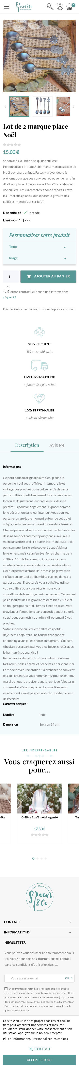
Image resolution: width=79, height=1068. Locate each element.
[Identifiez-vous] (60, 9)
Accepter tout (39, 1060)
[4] (15, 145)
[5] (19, 145)
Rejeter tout (39, 1049)
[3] (11, 145)
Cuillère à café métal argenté (39, 817)
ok (67, 978)
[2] (8, 145)
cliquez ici (9, 297)
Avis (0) (56, 445)
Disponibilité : (12, 212)
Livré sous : (10, 220)
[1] (4, 145)
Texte (13, 246)
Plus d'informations (17, 1039)
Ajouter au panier (48, 276)
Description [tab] (27, 445)
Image (13, 258)
